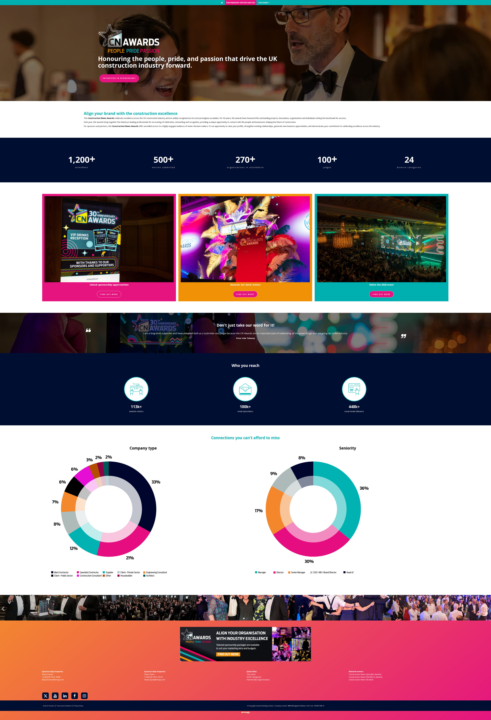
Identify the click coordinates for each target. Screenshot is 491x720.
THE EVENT (263, 2)
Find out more (109, 294)
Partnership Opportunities (258, 679)
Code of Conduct (48, 706)
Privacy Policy (78, 706)
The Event (251, 674)
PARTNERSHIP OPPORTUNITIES (240, 2)
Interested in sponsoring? (119, 78)
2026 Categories (254, 677)
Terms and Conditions (64, 706)
